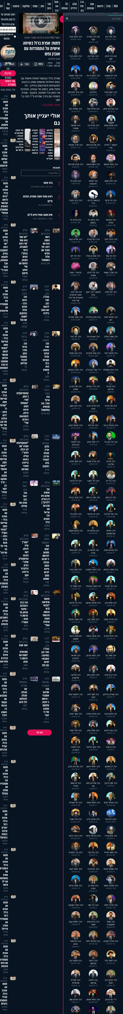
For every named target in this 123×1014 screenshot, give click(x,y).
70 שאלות (65, 6)
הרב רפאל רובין (24, 289)
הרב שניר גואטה (45, 336)
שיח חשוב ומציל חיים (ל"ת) (39, 215)
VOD (116, 6)
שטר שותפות (90, 6)
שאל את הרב (56, 6)
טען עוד (39, 732)
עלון (42, 6)
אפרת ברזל (46, 104)
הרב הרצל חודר (24, 336)
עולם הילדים (74, 6)
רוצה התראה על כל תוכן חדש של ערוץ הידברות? (8, 19)
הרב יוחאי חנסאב (45, 538)
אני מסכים (6, 36)
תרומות (16, 6)
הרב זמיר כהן (82, 6)
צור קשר (8, 6)
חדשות (100, 6)
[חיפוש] (67, 18)
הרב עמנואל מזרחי (23, 682)
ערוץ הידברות (43, 38)
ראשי (58, 38)
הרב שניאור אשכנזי (45, 682)
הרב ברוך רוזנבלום (23, 595)
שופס (35, 6)
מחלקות (26, 6)
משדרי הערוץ (30, 38)
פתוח (56, 104)
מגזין (108, 6)
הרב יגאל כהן (24, 486)
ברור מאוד (47, 183)
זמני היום (49, 6)
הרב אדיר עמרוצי (45, 439)
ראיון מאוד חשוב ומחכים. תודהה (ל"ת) (37, 199)
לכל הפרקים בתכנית (7, 73)
